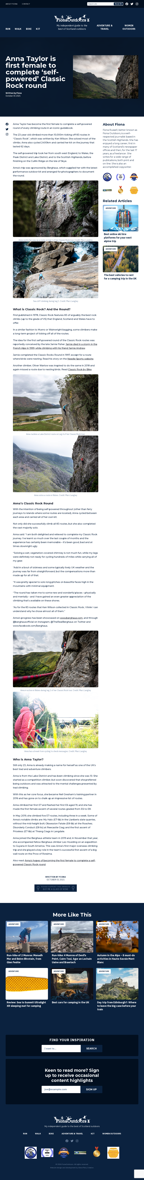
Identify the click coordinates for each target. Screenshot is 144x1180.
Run (8, 28)
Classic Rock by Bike (80, 369)
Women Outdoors (128, 27)
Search (118, 4)
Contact (26, 4)
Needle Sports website (80, 359)
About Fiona (11, 4)
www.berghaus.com (71, 618)
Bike (29, 28)
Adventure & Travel (104, 27)
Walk (18, 28)
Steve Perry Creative (85, 1168)
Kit (38, 28)
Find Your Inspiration (72, 1040)
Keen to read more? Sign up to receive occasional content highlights (72, 1075)
